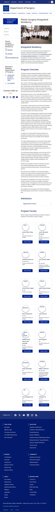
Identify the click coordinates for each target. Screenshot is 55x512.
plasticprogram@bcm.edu (11, 57)
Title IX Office (33, 492)
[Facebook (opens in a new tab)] (4, 97)
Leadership (7, 492)
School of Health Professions (37, 442)
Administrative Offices (10, 487)
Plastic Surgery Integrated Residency (11, 21)
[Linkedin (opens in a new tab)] (14, 97)
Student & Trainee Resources (37, 429)
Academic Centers (8, 484)
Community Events (34, 465)
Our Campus (7, 479)
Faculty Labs (7, 462)
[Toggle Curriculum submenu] (16, 28)
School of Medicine (34, 435)
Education (14, 2)
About (34, 2)
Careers (31, 484)
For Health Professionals (10, 435)
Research (21, 2)
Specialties (7, 427)
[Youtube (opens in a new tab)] (17, 97)
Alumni (6, 497)
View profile (27, 241)
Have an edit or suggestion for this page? (11, 506)
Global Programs (34, 462)
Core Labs (6, 459)
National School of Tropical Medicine (39, 440)
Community (28, 2)
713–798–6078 (8, 50)
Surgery (28, 13)
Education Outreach (35, 459)
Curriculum (6, 28)
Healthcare (7, 2)
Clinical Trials (7, 467)
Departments (21, 13)
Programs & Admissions (36, 427)
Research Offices (8, 470)
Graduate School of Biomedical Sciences (40, 437)
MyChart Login (8, 429)
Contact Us (32, 479)
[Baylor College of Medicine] (6, 8)
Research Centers (8, 465)
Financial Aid (33, 447)
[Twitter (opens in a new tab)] (10, 97)
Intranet (17, 509)
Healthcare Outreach (35, 457)
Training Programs (43, 13)
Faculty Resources (34, 432)
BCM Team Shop (34, 487)
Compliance (33, 494)
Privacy (11, 509)
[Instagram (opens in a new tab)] (7, 97)
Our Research (7, 457)
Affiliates (6, 489)
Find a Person (33, 482)
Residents (6, 31)
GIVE (49, 1)
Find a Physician (8, 437)
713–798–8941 (8, 54)
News (31, 489)
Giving (6, 494)
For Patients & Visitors (10, 432)
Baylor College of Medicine (10, 13)
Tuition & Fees (33, 445)
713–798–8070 (11, 83)
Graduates (6, 34)
